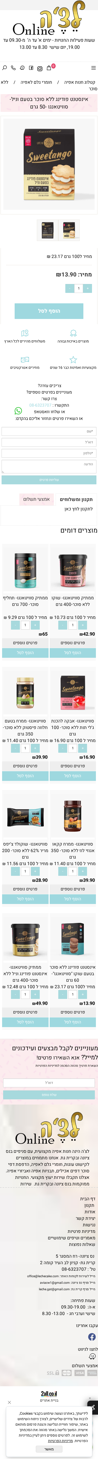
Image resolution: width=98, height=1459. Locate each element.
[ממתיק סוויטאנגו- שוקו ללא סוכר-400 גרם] (73, 590)
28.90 (42, 880)
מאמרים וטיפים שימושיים (71, 1238)
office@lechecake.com (43, 1276)
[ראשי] (49, 17)
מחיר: (84, 274)
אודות (90, 1212)
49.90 (42, 1003)
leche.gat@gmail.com (54, 1289)
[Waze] (22, 68)
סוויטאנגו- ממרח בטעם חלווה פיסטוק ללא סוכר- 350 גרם (25, 727)
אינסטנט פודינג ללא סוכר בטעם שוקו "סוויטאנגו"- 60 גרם (73, 974)
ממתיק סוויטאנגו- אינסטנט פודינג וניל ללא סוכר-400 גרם (25, 974)
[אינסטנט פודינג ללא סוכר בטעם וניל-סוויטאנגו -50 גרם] (69, 239)
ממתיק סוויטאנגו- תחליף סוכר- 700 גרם (25, 601)
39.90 (42, 757)
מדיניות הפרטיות (47, 1065)
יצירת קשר (85, 1218)
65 (45, 634)
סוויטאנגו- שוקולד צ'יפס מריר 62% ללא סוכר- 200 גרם (25, 850)
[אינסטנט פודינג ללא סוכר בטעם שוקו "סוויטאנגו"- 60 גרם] (73, 959)
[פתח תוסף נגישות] (92, 1408)
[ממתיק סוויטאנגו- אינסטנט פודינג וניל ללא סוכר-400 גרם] (25, 959)
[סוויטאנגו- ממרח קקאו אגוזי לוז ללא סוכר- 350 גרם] (73, 836)
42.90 (89, 634)
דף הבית (87, 1199)
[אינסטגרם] (40, 68)
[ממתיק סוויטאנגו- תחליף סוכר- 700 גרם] (25, 590)
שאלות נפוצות (82, 1244)
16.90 (89, 757)
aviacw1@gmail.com (55, 1282)
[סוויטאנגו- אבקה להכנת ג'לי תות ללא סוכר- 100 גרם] (73, 713)
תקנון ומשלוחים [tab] (76, 499)
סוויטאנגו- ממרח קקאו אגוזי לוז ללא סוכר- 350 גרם (73, 850)
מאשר (49, 1449)
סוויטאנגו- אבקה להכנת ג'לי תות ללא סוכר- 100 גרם (72, 727)
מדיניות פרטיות (81, 1231)
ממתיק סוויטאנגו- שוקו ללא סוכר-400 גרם (72, 601)
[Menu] (93, 68)
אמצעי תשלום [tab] (36, 499)
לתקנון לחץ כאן (79, 509)
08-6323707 (40, 405)
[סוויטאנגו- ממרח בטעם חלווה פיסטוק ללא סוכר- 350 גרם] (25, 713)
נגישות (89, 1225)
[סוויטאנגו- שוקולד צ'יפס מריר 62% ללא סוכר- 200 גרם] (25, 836)
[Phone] (13, 68)
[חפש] (4, 68)
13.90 (69, 274)
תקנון (89, 1205)
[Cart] (49, 68)
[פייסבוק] (31, 68)
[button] (73, 653)
